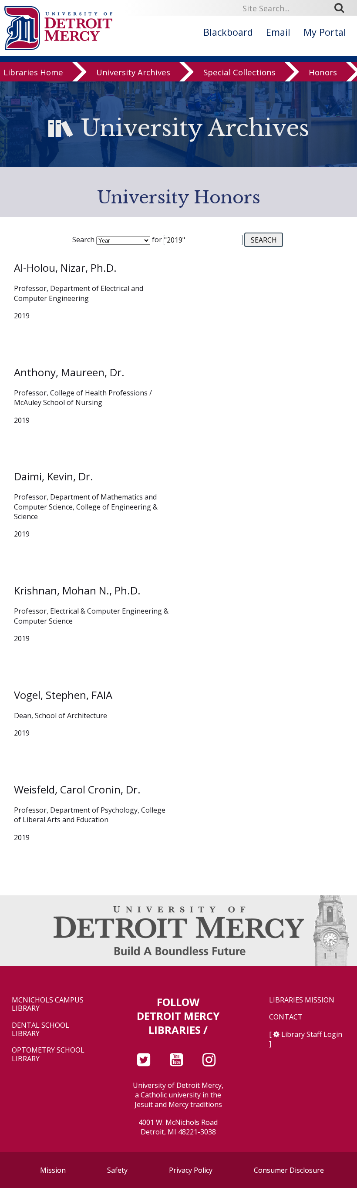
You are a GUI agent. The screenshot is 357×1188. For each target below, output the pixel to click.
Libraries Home (33, 72)
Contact (286, 1017)
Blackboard (228, 32)
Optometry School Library (48, 1054)
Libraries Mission (301, 1000)
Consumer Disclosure (289, 1170)
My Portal (324, 32)
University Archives (133, 72)
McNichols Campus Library (48, 1004)
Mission (53, 1170)
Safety (117, 1170)
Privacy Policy (190, 1170)
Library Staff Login (311, 1034)
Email (278, 32)
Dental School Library (40, 1029)
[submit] (342, 7)
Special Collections (239, 72)
